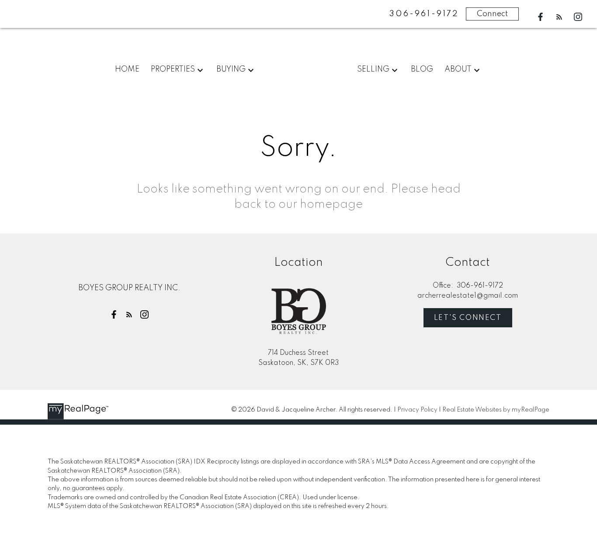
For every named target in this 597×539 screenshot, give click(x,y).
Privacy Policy (417, 410)
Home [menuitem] (127, 69)
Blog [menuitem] (422, 69)
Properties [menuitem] (173, 69)
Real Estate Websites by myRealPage (495, 410)
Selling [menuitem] (373, 69)
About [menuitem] (458, 69)
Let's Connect (468, 318)
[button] (540, 17)
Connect (492, 14)
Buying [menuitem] (231, 69)
